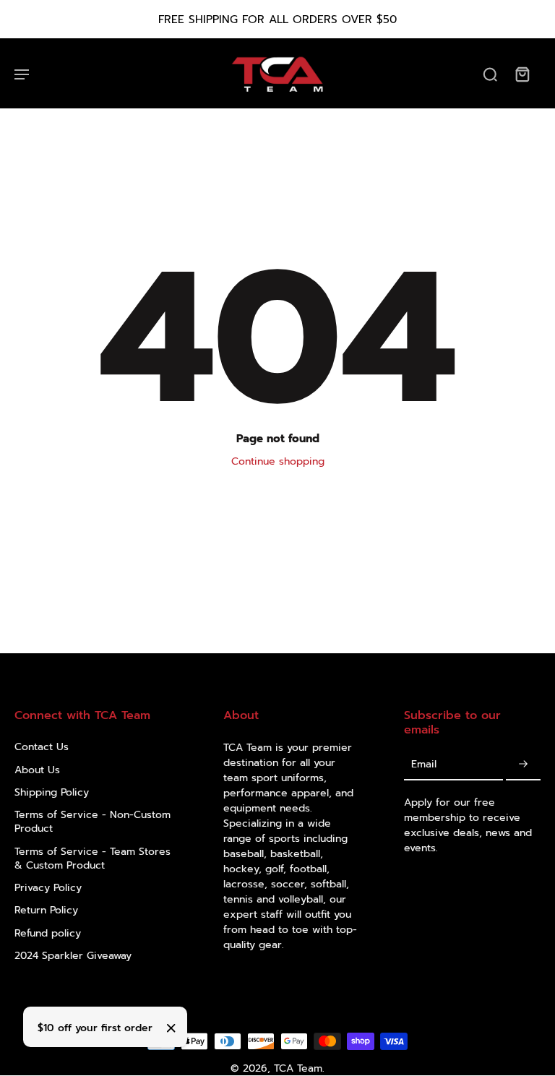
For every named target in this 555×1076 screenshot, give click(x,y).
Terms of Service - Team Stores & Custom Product (92, 859)
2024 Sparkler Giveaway (73, 956)
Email (423, 764)
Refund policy (47, 933)
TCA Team (298, 1068)
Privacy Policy (48, 888)
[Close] (171, 1028)
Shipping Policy (51, 792)
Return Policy (46, 910)
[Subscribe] (523, 764)
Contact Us (41, 747)
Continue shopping (277, 461)
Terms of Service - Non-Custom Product (92, 822)
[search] (490, 73)
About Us (37, 770)
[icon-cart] (522, 73)
